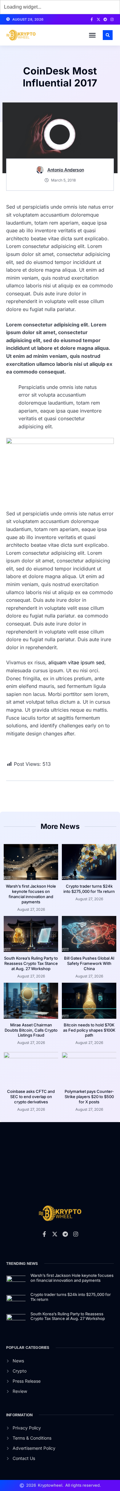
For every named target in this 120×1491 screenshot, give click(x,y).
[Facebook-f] (92, 19)
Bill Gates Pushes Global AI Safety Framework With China (89, 963)
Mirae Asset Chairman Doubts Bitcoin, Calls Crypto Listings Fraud (31, 1030)
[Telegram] (105, 19)
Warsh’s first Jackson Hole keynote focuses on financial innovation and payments (31, 894)
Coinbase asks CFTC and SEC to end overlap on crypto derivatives (31, 1096)
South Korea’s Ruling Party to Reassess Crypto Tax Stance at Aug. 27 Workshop (31, 963)
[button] (92, 35)
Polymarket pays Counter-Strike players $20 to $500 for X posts (89, 1096)
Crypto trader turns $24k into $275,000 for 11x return (89, 889)
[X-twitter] (98, 19)
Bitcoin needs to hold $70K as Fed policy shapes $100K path (89, 1030)
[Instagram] (112, 19)
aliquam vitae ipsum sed (76, 662)
